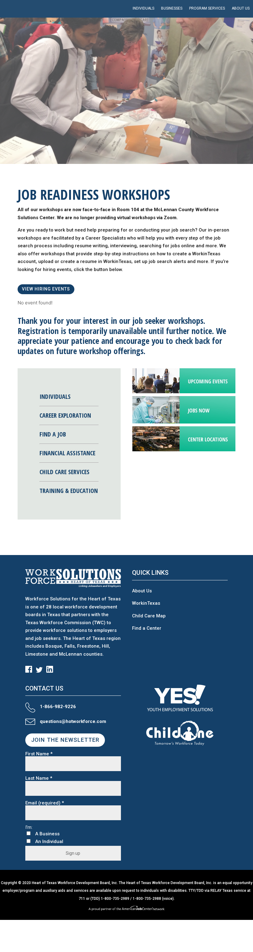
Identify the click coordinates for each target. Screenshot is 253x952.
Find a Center (146, 628)
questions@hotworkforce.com (73, 721)
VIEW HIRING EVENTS (46, 288)
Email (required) (44, 803)
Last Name (38, 778)
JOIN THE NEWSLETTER (65, 740)
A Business (47, 834)
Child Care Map (149, 616)
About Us (142, 591)
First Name (38, 754)
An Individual (49, 841)
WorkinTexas (146, 603)
